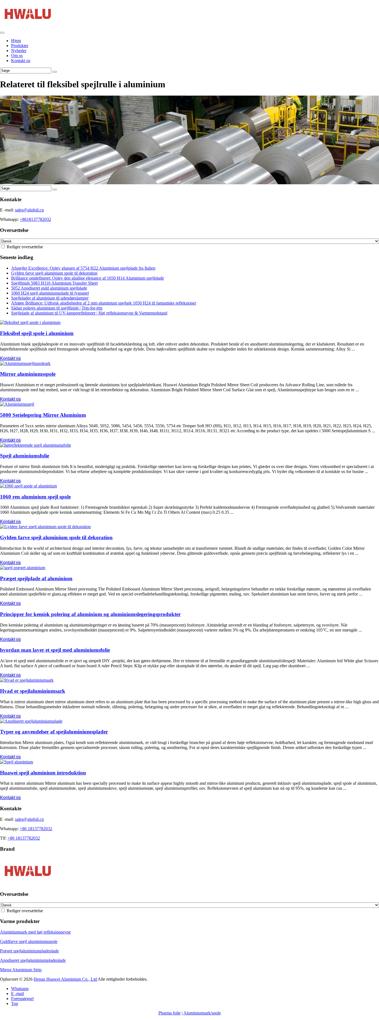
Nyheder (18, 50)
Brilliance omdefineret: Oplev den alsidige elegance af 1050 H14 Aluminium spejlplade (87, 278)
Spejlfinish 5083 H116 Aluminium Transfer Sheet (54, 283)
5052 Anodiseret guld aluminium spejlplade (49, 288)
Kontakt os (20, 60)
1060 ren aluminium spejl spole (35, 497)
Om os (17, 55)
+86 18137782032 (36, 828)
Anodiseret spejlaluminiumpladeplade (33, 960)
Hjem (16, 40)
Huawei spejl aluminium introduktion (43, 773)
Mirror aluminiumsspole (27, 374)
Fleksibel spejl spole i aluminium (37, 333)
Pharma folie (169, 1013)
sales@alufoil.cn (29, 210)
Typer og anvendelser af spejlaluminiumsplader (54, 732)
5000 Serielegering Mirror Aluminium (43, 415)
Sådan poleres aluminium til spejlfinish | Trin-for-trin (56, 308)
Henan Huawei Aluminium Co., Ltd (66, 979)
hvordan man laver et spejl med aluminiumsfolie (55, 650)
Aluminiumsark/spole (202, 1013)
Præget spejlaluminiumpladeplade (29, 951)
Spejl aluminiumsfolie (24, 456)
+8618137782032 (35, 219)
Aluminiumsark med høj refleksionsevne (35, 932)
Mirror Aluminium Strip (21, 969)
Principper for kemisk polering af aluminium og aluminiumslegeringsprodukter (90, 614)
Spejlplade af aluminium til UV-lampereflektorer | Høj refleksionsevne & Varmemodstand (89, 313)
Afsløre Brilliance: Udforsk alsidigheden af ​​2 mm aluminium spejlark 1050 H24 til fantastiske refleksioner (103, 303)
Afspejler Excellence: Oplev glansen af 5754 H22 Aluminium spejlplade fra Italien (83, 268)
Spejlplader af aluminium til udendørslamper (50, 298)
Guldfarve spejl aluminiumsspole (28, 941)
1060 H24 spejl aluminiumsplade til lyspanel (50, 293)
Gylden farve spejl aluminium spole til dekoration (54, 273)
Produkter (19, 45)
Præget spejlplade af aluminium (36, 578)
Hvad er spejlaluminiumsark (32, 691)
